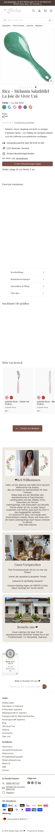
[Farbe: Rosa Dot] (7, 397)
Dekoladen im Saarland (12, 706)
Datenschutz (8, 753)
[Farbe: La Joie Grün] (19, 193)
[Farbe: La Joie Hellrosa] (28, 193)
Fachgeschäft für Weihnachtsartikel (18, 716)
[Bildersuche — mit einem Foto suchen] (49, 20)
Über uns (6, 736)
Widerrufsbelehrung (11, 760)
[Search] (5, 20)
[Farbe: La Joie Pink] (33, 193)
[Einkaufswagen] (45, 10)
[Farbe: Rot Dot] (11, 397)
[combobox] (27, 20)
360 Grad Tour (8, 726)
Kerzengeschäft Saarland (13, 719)
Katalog (5, 729)
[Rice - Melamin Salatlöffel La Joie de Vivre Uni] (27, 199)
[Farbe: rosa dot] (39, 397)
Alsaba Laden (8, 702)
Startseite (6, 26)
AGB (4, 767)
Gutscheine (7, 733)
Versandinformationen (12, 750)
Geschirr (29, 26)
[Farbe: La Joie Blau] (23, 193)
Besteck (39, 26)
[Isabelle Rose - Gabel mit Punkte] (18, 390)
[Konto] (39, 10)
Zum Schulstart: (10, 2)
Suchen (5, 770)
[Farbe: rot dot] (43, 397)
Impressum (7, 746)
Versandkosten (22, 158)
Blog (4, 723)
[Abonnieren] (45, 686)
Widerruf (6, 763)
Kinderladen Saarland (12, 709)
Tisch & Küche (18, 26)
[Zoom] (51, 80)
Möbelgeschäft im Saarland (14, 713)
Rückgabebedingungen (12, 756)
